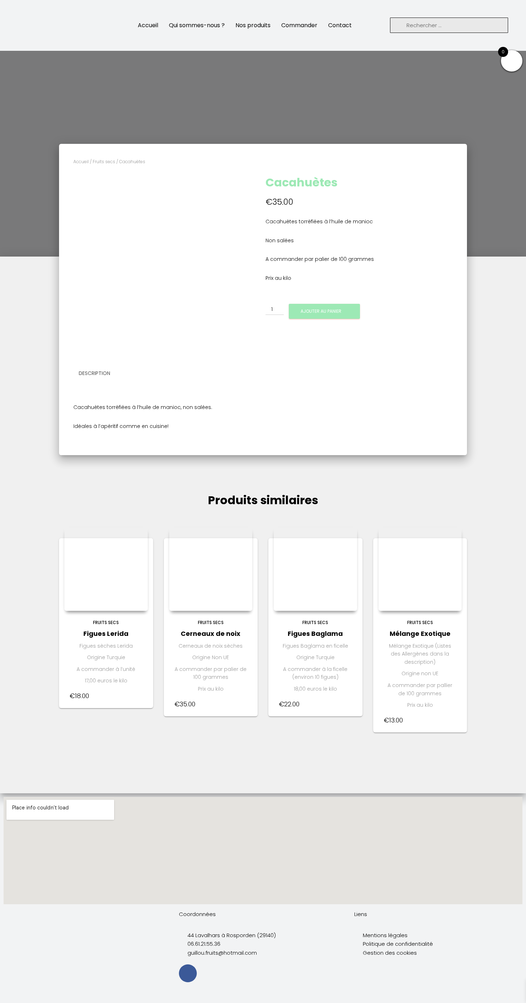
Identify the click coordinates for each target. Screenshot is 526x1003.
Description (94, 373)
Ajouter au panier (321, 311)
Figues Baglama (315, 633)
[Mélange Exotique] (420, 569)
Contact (340, 25)
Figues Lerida (105, 633)
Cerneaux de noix (210, 633)
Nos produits (253, 25)
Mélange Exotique (420, 633)
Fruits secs (104, 162)
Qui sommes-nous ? (197, 25)
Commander (299, 25)
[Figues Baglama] (315, 569)
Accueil (148, 25)
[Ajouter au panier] (138, 695)
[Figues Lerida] (106, 569)
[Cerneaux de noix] (211, 569)
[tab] (99, 373)
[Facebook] (188, 973)
